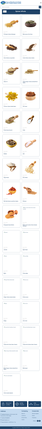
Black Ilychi (25, 368)
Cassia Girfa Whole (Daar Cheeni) (30, 344)
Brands (33, 415)
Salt (23, 153)
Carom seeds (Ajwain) (8, 393)
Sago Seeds (6, 177)
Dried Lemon (25, 297)
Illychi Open (25, 249)
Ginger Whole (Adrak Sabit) (9, 297)
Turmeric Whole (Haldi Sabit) (10, 106)
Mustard (24, 201)
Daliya (5, 320)
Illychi (5, 273)
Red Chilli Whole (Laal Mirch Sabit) (11, 201)
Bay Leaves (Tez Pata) (27, 34)
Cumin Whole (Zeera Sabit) (28, 57)
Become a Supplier (35, 413)
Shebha (5, 153)
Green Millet (25, 273)
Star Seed (25, 106)
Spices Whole (6, 31)
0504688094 (7, 417)
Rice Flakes (25, 177)
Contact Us (24, 415)
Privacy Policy (24, 417)
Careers (23, 419)
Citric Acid (25, 320)
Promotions (34, 417)
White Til (5, 81)
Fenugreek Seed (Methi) (9, 224)
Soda (24, 130)
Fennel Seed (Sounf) (8, 130)
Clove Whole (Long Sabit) (9, 57)
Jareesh (5, 249)
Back (5, 11)
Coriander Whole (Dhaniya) (9, 34)
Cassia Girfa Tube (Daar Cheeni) (10, 344)
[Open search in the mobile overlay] (21, 7)
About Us (23, 413)
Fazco (4, 56)
